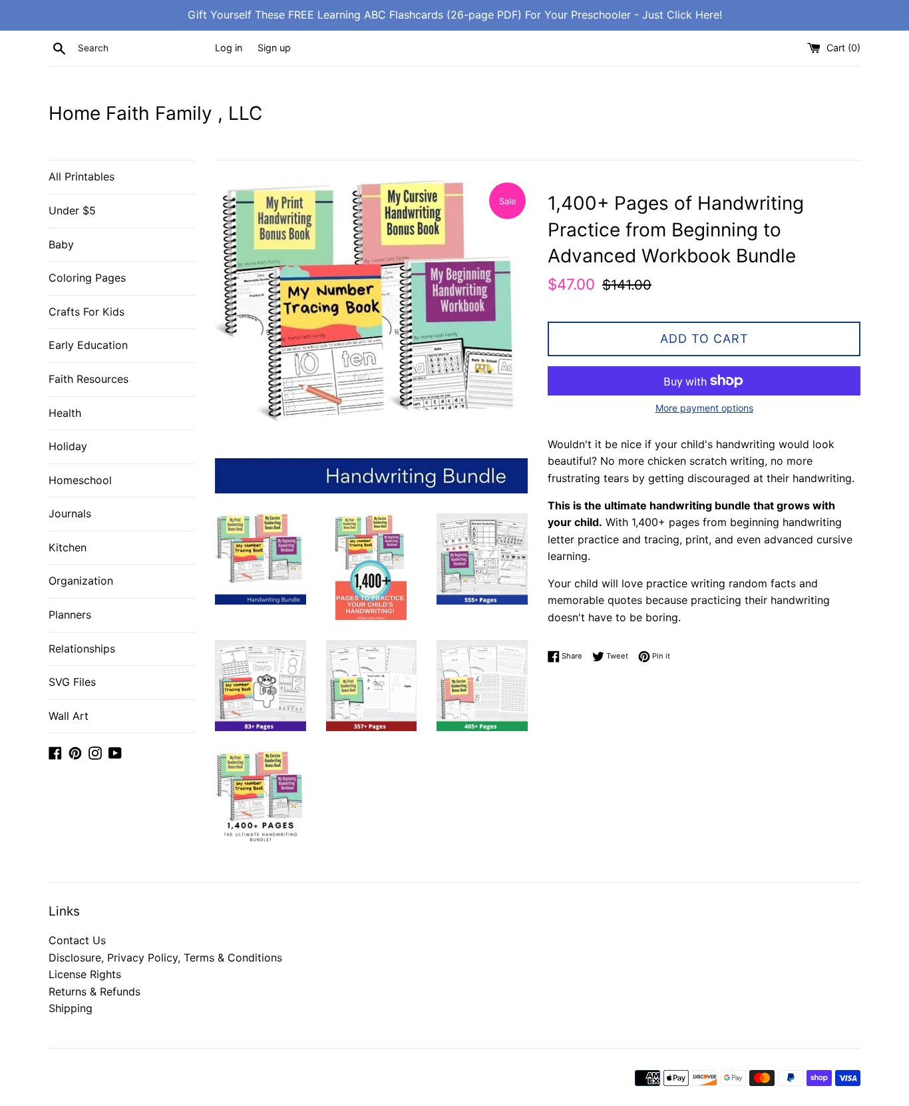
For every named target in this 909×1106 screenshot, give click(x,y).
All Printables (81, 176)
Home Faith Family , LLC (155, 113)
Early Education (88, 345)
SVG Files (72, 682)
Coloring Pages (87, 277)
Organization (81, 580)
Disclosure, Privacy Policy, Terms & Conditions (165, 957)
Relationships (82, 648)
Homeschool (80, 480)
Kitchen (68, 547)
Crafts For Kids (86, 311)
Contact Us (77, 940)
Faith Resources (88, 379)
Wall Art (69, 715)
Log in (228, 47)
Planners (70, 614)
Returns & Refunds (94, 991)
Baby (61, 244)
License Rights (85, 974)
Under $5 (72, 210)
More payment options (704, 408)
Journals (70, 513)
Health (65, 412)
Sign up (274, 47)
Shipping (70, 1008)
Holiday (68, 446)
